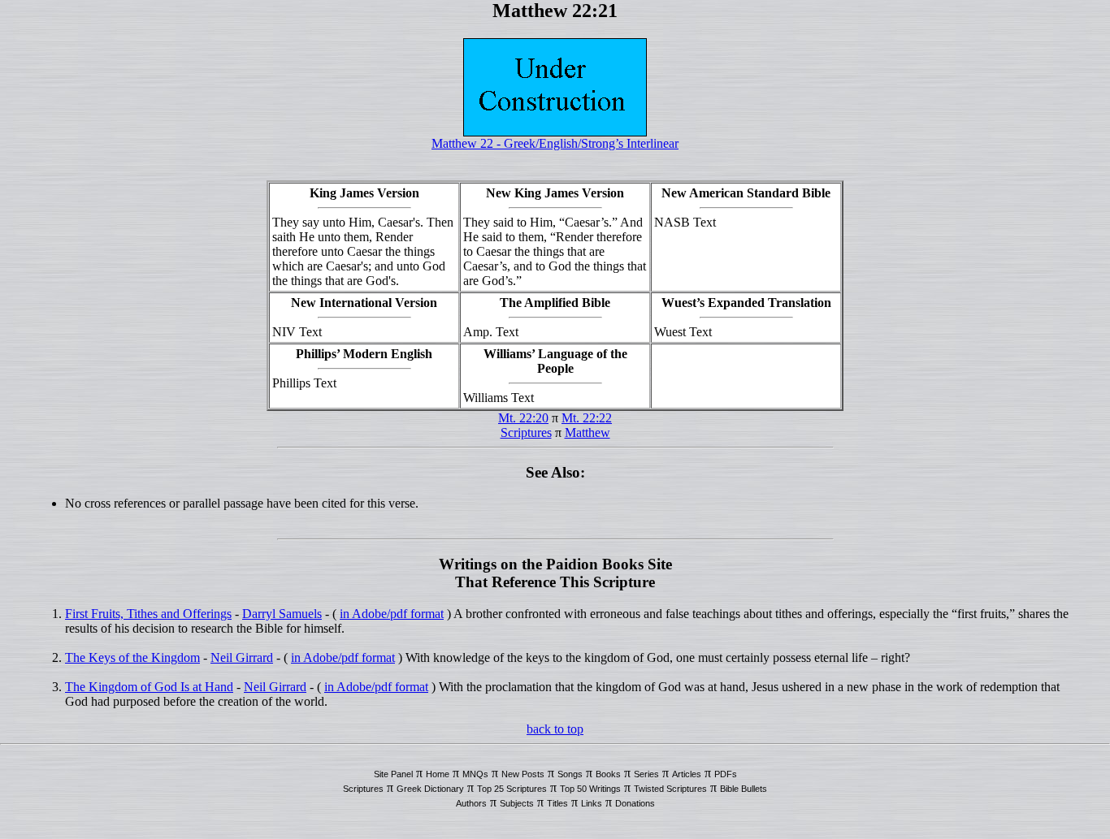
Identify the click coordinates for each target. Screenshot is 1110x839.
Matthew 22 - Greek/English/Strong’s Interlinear (555, 143)
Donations (635, 803)
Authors (471, 803)
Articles (686, 774)
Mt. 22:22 (587, 418)
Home (437, 774)
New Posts (522, 774)
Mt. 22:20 (523, 418)
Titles (557, 803)
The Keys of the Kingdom (132, 657)
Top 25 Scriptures (512, 789)
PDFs (725, 774)
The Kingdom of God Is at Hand (149, 687)
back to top (555, 729)
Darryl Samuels (282, 614)
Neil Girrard (241, 657)
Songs (570, 774)
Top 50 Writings (590, 789)
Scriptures (526, 432)
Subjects (517, 803)
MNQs (475, 774)
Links (591, 803)
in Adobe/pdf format (392, 614)
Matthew (587, 432)
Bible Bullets (743, 789)
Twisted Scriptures (670, 789)
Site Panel (393, 774)
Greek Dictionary (430, 789)
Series (646, 774)
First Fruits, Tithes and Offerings (148, 614)
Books (608, 774)
